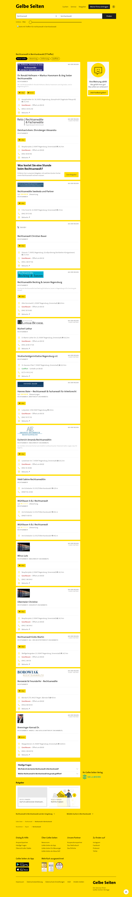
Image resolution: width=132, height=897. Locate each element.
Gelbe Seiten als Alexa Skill (51, 851)
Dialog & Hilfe (22, 837)
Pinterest (96, 848)
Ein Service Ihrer (101, 889)
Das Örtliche (71, 848)
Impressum (20, 882)
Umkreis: (21, 22)
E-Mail (22, 93)
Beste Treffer (21, 59)
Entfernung (45, 59)
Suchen (65, 6)
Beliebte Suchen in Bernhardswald (79, 814)
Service (73, 6)
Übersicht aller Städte (23, 848)
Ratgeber (82, 6)
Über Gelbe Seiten (49, 837)
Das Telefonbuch (73, 845)
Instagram (96, 842)
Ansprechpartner (22, 842)
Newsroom (46, 842)
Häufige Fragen (21, 845)
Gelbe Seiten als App (49, 845)
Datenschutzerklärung (35, 882)
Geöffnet (55, 59)
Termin (31, 93)
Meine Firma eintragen (99, 6)
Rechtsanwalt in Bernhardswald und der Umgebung (34, 814)
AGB (69, 882)
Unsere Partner (74, 837)
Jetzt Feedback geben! (98, 93)
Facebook (96, 845)
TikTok (95, 851)
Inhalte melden (78, 882)
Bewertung (33, 59)
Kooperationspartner (74, 842)
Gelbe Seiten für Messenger (51, 848)
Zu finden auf (99, 837)
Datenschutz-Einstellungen (55, 882)
